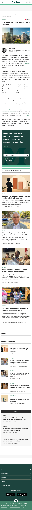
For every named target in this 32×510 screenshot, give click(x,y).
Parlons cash (13, 395)
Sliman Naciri (12, 48)
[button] (2, 2)
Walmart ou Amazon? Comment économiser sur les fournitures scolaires (20, 399)
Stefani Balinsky (22, 403)
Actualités (9, 14)
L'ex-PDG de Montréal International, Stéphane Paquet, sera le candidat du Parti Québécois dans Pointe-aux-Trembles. (15, 239)
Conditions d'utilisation (15, 507)
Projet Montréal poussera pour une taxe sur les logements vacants (14, 270)
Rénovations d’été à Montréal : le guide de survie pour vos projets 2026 (16, 429)
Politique (4, 193)
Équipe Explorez (14, 443)
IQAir (27, 115)
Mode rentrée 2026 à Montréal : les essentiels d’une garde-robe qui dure (20, 387)
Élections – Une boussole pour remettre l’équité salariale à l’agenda (16, 197)
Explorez (12, 383)
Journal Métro (22, 391)
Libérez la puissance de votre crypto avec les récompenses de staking (15, 440)
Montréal (14, 14)
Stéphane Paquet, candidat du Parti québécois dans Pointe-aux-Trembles (15, 234)
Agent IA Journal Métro (15, 206)
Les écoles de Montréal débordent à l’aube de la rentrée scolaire (15, 309)
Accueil (3, 14)
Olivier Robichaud (14, 282)
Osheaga (27, 63)
